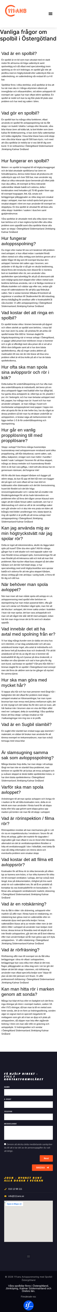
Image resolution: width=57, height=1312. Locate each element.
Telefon (8, 1112)
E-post (7, 1099)
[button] (50, 14)
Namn (7, 1087)
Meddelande (10, 1124)
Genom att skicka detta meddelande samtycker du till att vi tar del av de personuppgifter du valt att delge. (28, 1147)
